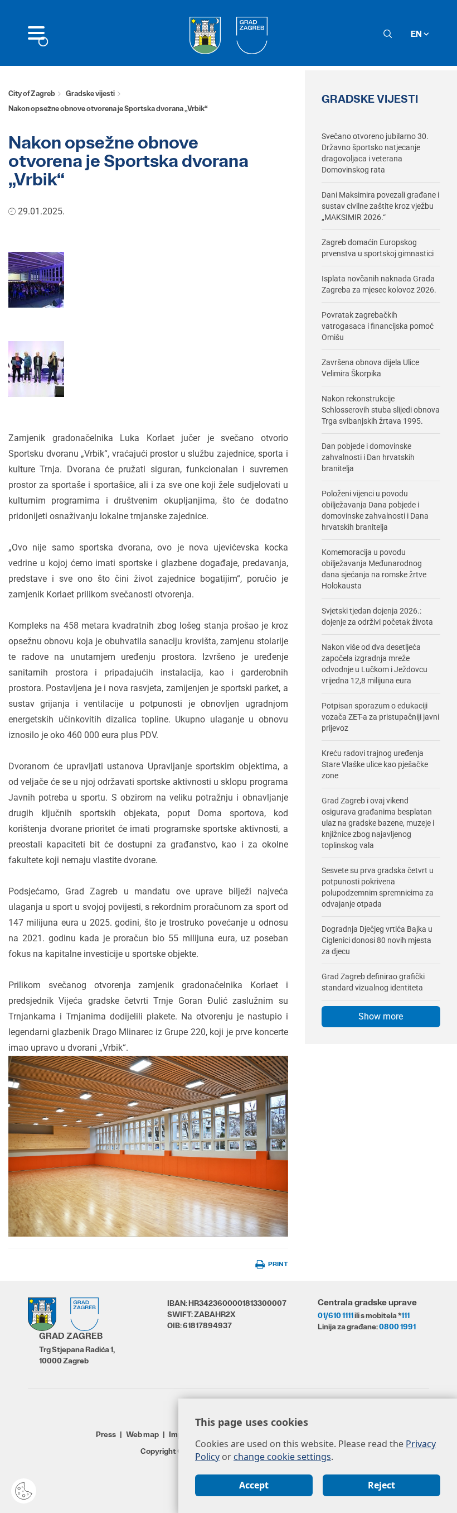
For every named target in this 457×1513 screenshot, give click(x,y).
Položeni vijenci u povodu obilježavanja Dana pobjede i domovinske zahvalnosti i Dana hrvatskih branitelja (375, 510)
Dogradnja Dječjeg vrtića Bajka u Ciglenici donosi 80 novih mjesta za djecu (377, 940)
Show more (380, 1016)
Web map (142, 1434)
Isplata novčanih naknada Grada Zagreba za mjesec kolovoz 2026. (379, 284)
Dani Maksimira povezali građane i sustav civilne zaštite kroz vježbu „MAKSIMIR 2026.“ (380, 206)
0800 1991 (397, 1326)
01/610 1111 (335, 1315)
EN (417, 34)
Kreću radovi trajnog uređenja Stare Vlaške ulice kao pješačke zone (375, 764)
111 (405, 1315)
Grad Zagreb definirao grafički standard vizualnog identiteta (373, 982)
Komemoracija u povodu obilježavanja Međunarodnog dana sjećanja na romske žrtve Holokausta (374, 569)
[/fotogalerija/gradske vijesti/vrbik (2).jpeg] (36, 279)
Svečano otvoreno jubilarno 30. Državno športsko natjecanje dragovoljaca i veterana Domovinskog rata (375, 153)
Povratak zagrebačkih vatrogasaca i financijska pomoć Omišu (378, 326)
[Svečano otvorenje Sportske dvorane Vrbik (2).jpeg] (36, 368)
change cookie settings (282, 1456)
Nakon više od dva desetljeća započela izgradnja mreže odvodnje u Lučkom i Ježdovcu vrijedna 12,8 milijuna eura (374, 664)
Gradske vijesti (90, 93)
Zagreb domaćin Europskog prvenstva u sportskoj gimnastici (378, 248)
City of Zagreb (31, 93)
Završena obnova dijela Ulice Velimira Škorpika (370, 368)
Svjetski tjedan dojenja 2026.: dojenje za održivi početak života (377, 616)
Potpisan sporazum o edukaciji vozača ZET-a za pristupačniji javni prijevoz (380, 716)
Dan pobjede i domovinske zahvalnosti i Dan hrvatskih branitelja (368, 457)
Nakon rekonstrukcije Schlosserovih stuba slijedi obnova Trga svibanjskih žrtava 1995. (381, 409)
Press (106, 1434)
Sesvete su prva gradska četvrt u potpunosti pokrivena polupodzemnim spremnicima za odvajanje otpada (378, 887)
